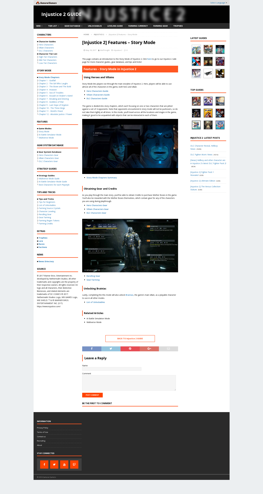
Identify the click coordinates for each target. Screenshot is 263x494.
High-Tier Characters (48, 57)
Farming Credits (46, 223)
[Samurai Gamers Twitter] (54, 464)
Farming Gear (160, 26)
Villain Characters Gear (98, 209)
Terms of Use (42, 432)
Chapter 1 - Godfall (47, 80)
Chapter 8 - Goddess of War (51, 102)
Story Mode (44, 131)
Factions (43, 247)
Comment (86, 373)
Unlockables (95, 26)
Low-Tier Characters (48, 63)
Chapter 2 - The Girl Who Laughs (53, 83)
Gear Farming (93, 279)
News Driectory (46, 261)
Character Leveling (47, 211)
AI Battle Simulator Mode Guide (53, 181)
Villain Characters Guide (98, 94)
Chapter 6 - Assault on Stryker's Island (55, 95)
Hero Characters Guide (97, 91)
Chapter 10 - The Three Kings (52, 108)
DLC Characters (46, 50)
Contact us (41, 436)
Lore (41, 241)
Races (42, 244)
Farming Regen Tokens (49, 220)
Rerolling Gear (93, 276)
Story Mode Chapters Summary (102, 177)
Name (85, 365)
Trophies (178, 26)
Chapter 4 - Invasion (48, 89)
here (149, 59)
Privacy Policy (42, 428)
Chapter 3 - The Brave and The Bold (55, 86)
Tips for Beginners (47, 202)
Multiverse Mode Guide (49, 178)
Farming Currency (138, 26)
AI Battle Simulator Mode (50, 134)
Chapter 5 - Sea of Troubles (51, 92)
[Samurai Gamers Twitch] (74, 464)
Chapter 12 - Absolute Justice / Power (55, 114)
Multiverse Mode (46, 137)
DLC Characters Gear (96, 213)
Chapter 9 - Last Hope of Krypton (53, 105)
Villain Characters (46, 47)
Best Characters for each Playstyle (54, 184)
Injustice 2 (118, 50)
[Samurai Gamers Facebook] (44, 464)
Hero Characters (46, 44)
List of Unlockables (96, 302)
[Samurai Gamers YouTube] (64, 464)
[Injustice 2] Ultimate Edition (202, 180)
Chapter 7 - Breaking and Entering (54, 99)
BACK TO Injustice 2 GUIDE (130, 338)
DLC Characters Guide (97, 98)
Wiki (38, 26)
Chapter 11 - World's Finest (51, 111)
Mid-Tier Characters (47, 60)
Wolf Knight (105, 50)
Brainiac (129, 295)
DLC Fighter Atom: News (201, 154)
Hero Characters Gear (97, 205)
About (39, 445)
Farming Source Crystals (49, 208)
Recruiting (41, 441)
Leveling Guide (115, 26)
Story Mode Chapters (49, 77)
